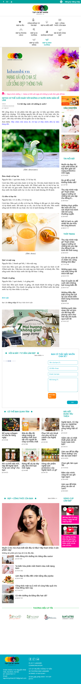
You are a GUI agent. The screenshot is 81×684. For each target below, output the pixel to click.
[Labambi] (40, 10)
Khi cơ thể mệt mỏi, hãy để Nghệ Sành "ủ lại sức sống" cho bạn (11, 466)
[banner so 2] (70, 143)
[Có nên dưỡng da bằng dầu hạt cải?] (8, 598)
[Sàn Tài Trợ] (67, 617)
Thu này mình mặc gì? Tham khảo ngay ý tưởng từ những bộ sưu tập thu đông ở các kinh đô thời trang (69, 244)
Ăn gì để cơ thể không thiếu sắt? (68, 181)
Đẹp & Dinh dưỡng (13, 94)
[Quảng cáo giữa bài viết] (30, 328)
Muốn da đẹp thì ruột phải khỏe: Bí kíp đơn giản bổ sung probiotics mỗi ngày (69, 168)
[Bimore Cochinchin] (14, 617)
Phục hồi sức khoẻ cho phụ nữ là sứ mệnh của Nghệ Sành (50, 436)
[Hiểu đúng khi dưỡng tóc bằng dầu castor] (8, 559)
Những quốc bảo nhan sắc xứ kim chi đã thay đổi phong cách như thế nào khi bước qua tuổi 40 (69, 313)
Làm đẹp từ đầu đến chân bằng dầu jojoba (34, 576)
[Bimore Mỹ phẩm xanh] (31, 617)
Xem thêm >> (39, 355)
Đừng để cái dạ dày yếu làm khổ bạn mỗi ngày (30, 465)
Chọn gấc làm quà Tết (69, 464)
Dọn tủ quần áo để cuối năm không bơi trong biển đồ (69, 283)
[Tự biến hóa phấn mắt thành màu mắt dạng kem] (8, 569)
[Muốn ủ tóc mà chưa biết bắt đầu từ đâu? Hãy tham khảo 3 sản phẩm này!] (30, 524)
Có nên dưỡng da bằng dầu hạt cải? (31, 595)
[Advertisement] (40, 639)
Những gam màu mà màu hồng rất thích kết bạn (69, 271)
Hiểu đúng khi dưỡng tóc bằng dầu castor (34, 556)
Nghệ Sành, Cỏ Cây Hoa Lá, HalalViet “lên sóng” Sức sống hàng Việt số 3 (69, 426)
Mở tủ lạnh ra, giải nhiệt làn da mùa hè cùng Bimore (69, 223)
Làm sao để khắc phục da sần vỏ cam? (68, 486)
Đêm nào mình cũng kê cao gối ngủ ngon (68, 474)
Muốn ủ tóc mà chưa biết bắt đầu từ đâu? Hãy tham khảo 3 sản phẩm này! (30, 549)
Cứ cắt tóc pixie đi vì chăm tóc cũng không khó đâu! (69, 259)
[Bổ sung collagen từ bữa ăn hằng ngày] (11, 424)
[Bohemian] (49, 617)
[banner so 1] (70, 124)
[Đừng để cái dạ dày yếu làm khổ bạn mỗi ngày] (31, 454)
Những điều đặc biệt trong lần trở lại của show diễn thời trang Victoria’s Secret (70, 296)
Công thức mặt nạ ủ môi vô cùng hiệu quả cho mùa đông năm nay (36, 586)
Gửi (72, 402)
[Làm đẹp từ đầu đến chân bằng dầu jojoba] (8, 579)
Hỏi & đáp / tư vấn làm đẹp (22, 353)
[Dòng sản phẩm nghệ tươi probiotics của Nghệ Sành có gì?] (50, 454)
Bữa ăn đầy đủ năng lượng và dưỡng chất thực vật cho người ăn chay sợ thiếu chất (30, 437)
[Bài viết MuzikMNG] (70, 104)
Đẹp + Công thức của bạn (20, 498)
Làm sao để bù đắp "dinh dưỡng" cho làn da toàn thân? (69, 453)
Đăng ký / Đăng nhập (72, 2)
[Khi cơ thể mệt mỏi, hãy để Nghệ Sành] (11, 454)
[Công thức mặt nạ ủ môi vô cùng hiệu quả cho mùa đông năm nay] (8, 589)
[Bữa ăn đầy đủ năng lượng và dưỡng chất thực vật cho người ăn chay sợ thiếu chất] (31, 424)
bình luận (29, 303)
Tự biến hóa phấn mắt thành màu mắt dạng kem (35, 567)
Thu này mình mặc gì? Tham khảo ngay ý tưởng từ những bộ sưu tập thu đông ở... (69, 193)
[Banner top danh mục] (40, 69)
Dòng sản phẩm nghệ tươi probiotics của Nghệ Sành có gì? (49, 466)
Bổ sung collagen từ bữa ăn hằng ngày (10, 435)
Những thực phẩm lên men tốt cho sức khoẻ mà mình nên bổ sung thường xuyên (69, 209)
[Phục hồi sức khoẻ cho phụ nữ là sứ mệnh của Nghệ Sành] (50, 424)
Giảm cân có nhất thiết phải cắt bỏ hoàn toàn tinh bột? (69, 441)
